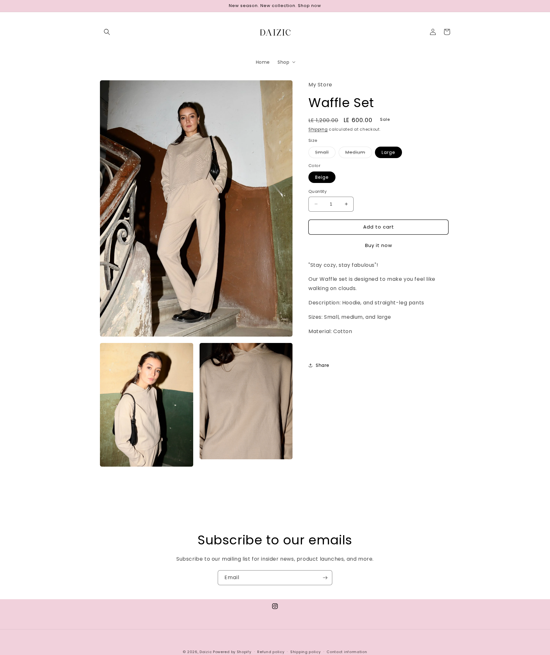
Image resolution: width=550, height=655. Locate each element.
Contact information (347, 651)
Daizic (206, 651)
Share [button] (322, 365)
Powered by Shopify (232, 651)
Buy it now (378, 245)
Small (325, 153)
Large (388, 152)
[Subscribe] (325, 577)
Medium (358, 153)
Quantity (317, 191)
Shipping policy (305, 651)
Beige (322, 177)
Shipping (318, 129)
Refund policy (270, 651)
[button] (107, 32)
